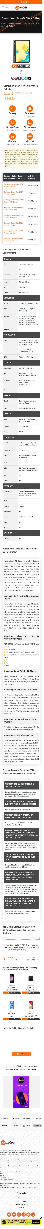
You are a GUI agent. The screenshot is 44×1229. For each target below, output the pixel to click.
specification (12, 950)
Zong (1, 1179)
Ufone (2, 1174)
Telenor (2, 1177)
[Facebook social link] (16, 2)
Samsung (22, 947)
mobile (5, 947)
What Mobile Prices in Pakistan (27, 1187)
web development (21, 1166)
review (16, 947)
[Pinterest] (28, 1214)
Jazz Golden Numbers (34, 1044)
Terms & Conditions (21, 1204)
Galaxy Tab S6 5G (15, 945)
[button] (13, 78)
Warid (2, 1175)
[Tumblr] (33, 1214)
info (27, 945)
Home (3, 23)
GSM (24, 945)
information (34, 945)
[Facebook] (9, 1214)
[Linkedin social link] (24, 2)
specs (18, 950)
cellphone (6, 945)
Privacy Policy (21, 1201)
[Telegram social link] (26, 2)
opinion (10, 947)
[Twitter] (14, 1214)
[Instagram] (19, 1214)
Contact (21, 1208)
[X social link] (18, 2)
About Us (21, 1198)
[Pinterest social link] (21, 2)
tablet (23, 950)
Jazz (21, 1172)
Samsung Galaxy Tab (14, 23)
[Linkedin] (23, 1214)
